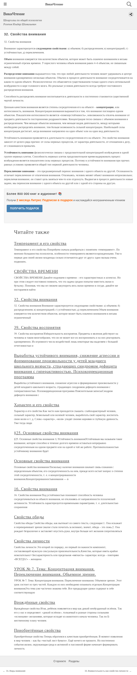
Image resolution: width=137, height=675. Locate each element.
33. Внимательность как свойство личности (106, 671)
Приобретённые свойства (37, 630)
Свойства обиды (29, 516)
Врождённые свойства (34, 602)
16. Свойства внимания (35, 488)
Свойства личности (32, 540)
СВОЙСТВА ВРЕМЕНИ (36, 271)
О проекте (59, 661)
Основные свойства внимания (41, 460)
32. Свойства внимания (35, 299)
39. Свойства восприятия (37, 327)
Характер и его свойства (36, 404)
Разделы (74, 661)
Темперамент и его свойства (40, 243)
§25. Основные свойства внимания (46, 432)
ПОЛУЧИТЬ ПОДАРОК (24, 208)
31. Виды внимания (15, 671)
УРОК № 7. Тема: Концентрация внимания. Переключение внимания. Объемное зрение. (55, 571)
